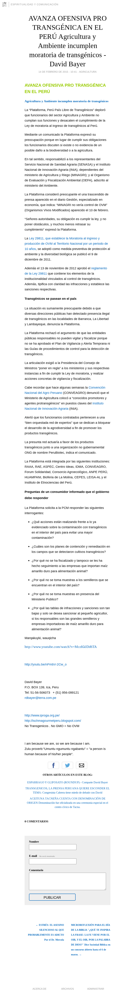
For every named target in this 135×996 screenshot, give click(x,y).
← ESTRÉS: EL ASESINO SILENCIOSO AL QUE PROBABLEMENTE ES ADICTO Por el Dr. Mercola (46, 932)
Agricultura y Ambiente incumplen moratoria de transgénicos (66, 101)
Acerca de (39, 988)
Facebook (53, 765)
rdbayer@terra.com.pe (40, 698)
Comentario (36, 870)
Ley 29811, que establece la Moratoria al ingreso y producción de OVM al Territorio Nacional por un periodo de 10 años (66, 244)
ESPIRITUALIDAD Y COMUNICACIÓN (34, 4)
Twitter (67, 765)
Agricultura (88, 71)
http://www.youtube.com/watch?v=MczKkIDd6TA (61, 647)
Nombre (34, 841)
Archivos (67, 988)
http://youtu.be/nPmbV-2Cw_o (46, 664)
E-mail (42, 855)
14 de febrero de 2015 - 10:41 (57, 71)
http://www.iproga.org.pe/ (42, 715)
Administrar (95, 988)
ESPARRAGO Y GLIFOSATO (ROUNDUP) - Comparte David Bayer (67, 782)
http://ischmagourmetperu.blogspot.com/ (53, 720)
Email (81, 765)
